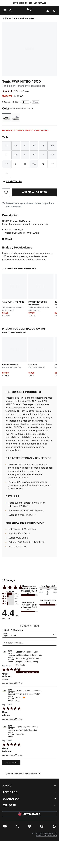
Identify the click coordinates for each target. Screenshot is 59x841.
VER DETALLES (40, 3)
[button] (10, 594)
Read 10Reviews (22, 91)
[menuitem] (5, 826)
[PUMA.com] (29, 10)
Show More (11, 762)
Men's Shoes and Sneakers (19, 18)
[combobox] (29, 635)
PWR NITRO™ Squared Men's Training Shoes (11, 656)
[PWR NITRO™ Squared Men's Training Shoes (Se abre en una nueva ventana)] (4, 657)
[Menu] (5, 10)
